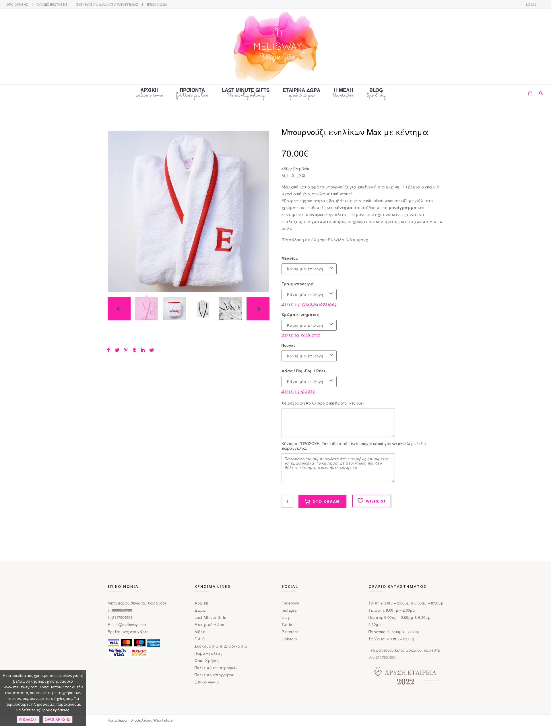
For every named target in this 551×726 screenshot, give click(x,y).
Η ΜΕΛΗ (343, 90)
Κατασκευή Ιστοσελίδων (130, 720)
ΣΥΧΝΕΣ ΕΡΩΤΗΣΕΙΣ (52, 4)
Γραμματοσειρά (298, 284)
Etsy (286, 617)
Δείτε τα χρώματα (301, 334)
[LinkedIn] (143, 350)
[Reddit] (151, 350)
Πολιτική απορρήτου (214, 674)
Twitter (288, 624)
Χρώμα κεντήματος (300, 314)
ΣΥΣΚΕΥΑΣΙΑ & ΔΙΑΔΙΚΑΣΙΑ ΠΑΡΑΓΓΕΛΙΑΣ (107, 4)
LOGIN (531, 4)
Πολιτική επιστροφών (216, 667)
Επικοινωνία (207, 682)
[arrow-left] (119, 308)
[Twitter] (117, 350)
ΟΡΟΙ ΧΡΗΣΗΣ (17, 4)
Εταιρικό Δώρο (209, 624)
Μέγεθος (290, 258)
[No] (83, 672)
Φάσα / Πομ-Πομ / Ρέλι (303, 371)
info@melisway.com (129, 624)
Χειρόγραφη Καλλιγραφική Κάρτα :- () (323, 403)
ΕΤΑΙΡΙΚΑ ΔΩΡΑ (301, 90)
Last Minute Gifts (210, 617)
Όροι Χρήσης (207, 660)
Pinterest (290, 631)
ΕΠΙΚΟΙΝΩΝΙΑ (157, 4)
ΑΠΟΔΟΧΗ (28, 719)
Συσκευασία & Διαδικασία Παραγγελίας (221, 649)
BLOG (376, 90)
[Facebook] (108, 350)
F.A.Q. (201, 639)
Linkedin (289, 639)
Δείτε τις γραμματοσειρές (309, 304)
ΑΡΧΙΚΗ (149, 90)
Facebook (290, 603)
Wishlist (376, 501)
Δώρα (200, 610)
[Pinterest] (125, 350)
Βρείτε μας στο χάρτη (128, 631)
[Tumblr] (134, 350)
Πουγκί (288, 345)
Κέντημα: (354, 445)
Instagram (291, 610)
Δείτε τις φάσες (298, 391)
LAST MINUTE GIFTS (245, 90)
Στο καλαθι (327, 501)
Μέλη (200, 631)
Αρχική (201, 603)
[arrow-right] (258, 308)
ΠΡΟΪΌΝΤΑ (192, 90)
